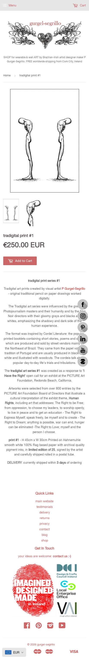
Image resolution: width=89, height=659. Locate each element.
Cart (82, 5)
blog (45, 535)
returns (44, 518)
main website (44, 501)
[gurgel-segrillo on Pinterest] (38, 627)
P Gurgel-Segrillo (73, 288)
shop (44, 540)
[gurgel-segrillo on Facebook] (27, 627)
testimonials (45, 507)
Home (7, 75)
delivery (44, 512)
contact (44, 529)
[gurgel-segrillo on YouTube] (62, 627)
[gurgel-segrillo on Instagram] (50, 627)
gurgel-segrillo (46, 644)
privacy (44, 523)
